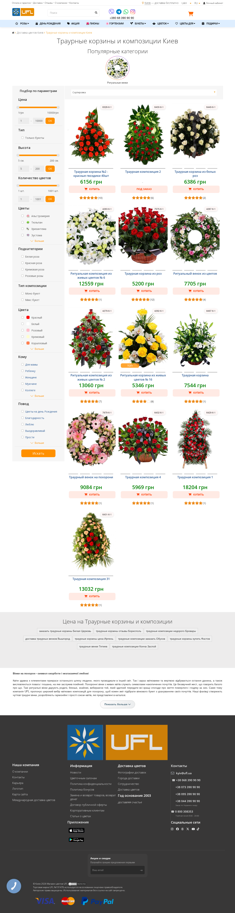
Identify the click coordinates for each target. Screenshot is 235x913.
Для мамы (31, 364)
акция (75, 23)
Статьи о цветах (80, 816)
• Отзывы (48, 2)
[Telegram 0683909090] (119, 13)
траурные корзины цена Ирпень (94, 638)
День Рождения (49, 23)
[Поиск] (96, 12)
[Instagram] (132, 13)
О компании (20, 771)
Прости (29, 437)
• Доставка (37, 2)
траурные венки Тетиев (93, 646)
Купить (94, 189)
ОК (50, 120)
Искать (38, 453)
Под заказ (144, 189)
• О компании (60, 2)
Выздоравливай (35, 431)
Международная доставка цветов (33, 800)
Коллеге (30, 390)
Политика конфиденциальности (90, 784)
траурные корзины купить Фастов (190, 638)
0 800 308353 (184, 811)
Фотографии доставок (132, 772)
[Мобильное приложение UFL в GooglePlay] (76, 839)
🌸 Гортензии (115, 23)
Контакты (18, 777)
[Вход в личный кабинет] (204, 3)
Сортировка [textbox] (79, 92)
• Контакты (73, 2)
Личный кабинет (214, 3)
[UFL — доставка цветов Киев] (23, 11)
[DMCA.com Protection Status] (77, 883)
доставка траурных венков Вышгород (47, 638)
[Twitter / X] (188, 829)
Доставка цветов (128, 789)
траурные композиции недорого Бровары (171, 631)
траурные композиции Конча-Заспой (134, 646)
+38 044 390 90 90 (188, 801)
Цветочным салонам (83, 778)
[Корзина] (191, 14)
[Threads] (182, 829)
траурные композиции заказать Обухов (141, 638)
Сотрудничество (128, 784)
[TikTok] (198, 829)
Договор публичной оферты (88, 805)
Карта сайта (20, 794)
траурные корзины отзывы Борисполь (118, 631)
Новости (75, 772)
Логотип (17, 788)
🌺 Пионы (92, 23)
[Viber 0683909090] (112, 13)
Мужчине (31, 384)
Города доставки (129, 778)
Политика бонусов (82, 789)
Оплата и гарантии (21, 2)
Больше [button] (39, 241)
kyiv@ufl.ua (184, 773)
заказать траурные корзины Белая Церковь (65, 631)
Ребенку (30, 371)
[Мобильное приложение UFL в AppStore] (77, 830)
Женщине (31, 377)
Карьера (17, 783)
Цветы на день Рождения (41, 411)
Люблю (29, 424)
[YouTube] (194, 829)
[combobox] (144, 92)
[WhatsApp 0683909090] (126, 13)
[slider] (17, 107)
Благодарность (34, 418)
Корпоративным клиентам (87, 810)
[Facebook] (178, 829)
